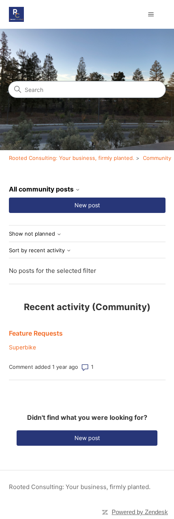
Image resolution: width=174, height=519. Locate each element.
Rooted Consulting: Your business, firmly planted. (71, 158)
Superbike (22, 347)
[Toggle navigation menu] (151, 14)
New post (87, 205)
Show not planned (33, 234)
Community (157, 158)
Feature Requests (36, 333)
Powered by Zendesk (140, 511)
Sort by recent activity (37, 250)
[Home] (16, 14)
